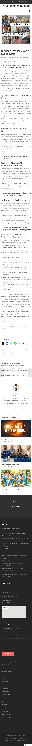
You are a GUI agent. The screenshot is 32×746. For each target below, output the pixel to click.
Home (3, 662)
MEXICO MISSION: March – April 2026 (12, 563)
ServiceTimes (17, 370)
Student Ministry (6, 708)
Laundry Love (5, 681)
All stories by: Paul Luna (16, 408)
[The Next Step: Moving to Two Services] (2, 61)
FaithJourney (12, 368)
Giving (3, 678)
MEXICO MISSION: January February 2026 (13, 569)
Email (3, 643)
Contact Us (5, 675)
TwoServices (11, 373)
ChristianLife (9, 363)
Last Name (19, 631)
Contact (21, 743)
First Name (4, 631)
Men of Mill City (6, 691)
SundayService (4, 373)
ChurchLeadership (13, 365)
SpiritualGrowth (24, 370)
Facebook (15, 501)
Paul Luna (16, 395)
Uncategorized (20, 375)
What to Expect (6, 714)
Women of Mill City (7, 721)
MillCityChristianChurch (7, 370)
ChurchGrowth (5, 365)
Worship (25, 373)
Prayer (3, 701)
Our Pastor (4, 698)
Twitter (16, 504)
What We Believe (6, 717)
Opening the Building (21, 349)
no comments (24, 57)
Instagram (16, 506)
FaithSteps (18, 368)
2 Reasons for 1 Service (7, 353)
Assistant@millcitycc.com (8, 588)
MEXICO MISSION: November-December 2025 (14, 574)
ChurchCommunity (17, 363)
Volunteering (18, 373)
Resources (5, 704)
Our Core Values (6, 694)
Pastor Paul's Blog (11, 375)
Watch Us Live (5, 711)
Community (21, 365)
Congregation (4, 368)
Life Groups (5, 688)
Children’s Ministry (6, 671)
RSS (16, 508)
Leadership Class (6, 685)
